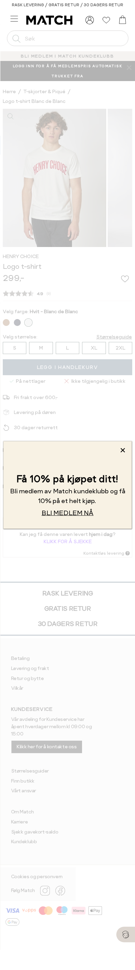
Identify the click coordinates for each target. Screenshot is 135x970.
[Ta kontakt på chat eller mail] (125, 934)
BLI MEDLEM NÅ (67, 513)
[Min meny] (90, 20)
